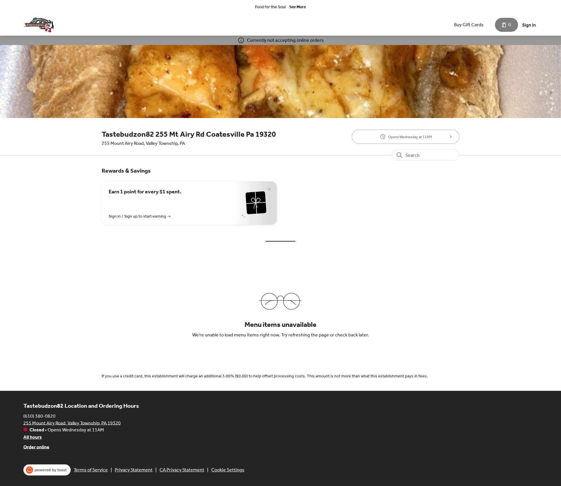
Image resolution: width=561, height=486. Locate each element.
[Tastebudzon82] (38, 25)
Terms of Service (91, 470)
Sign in (529, 25)
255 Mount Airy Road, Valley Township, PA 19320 (72, 423)
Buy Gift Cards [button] (469, 24)
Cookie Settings (227, 470)
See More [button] (297, 6)
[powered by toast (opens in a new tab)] (47, 469)
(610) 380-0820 (39, 416)
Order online (36, 446)
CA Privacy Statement (182, 470)
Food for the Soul (270, 6)
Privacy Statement (134, 470)
